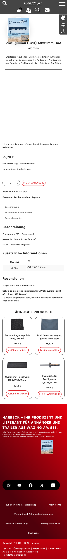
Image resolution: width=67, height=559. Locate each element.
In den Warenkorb (33, 183)
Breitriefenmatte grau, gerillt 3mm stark (49, 337)
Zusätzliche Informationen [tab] (19, 212)
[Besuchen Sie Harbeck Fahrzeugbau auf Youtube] (19, 485)
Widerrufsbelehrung (17, 523)
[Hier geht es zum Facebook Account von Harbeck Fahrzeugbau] (30, 485)
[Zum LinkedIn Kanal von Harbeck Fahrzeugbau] (53, 485)
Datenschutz (55, 548)
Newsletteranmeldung (14, 555)
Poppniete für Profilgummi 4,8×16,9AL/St (49, 379)
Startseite (11, 57)
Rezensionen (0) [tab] (13, 218)
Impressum (39, 548)
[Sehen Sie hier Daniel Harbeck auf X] (41, 485)
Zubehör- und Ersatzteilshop (33, 57)
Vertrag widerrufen (51, 523)
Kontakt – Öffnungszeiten (16, 548)
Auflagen (41, 60)
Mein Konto (55, 504)
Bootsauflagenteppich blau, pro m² (17, 337)
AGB (4, 551)
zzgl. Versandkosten (24, 163)
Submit (5, 3)
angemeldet (19, 297)
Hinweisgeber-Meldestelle (24, 551)
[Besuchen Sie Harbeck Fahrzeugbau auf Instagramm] (9, 485)
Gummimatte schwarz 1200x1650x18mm (17, 378)
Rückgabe (33, 533)
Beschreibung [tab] (12, 207)
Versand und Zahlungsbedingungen (33, 514)
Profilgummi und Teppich (27, 197)
